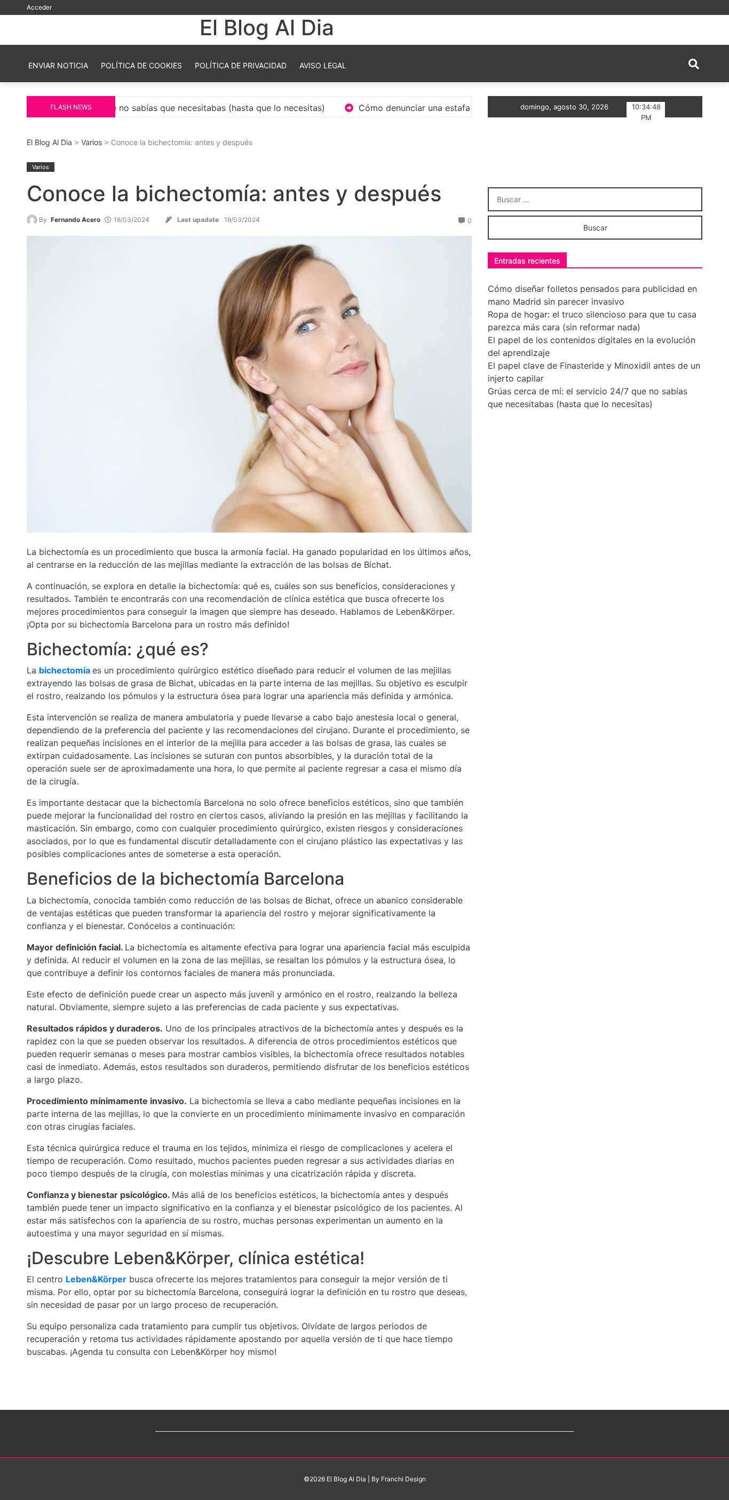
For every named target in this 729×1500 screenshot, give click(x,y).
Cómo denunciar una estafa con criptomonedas (363, 107)
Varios (91, 142)
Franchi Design (403, 1479)
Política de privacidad (241, 65)
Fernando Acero (75, 220)
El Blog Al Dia (267, 27)
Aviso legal (322, 65)
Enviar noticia (58, 65)
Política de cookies (141, 65)
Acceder (39, 7)
